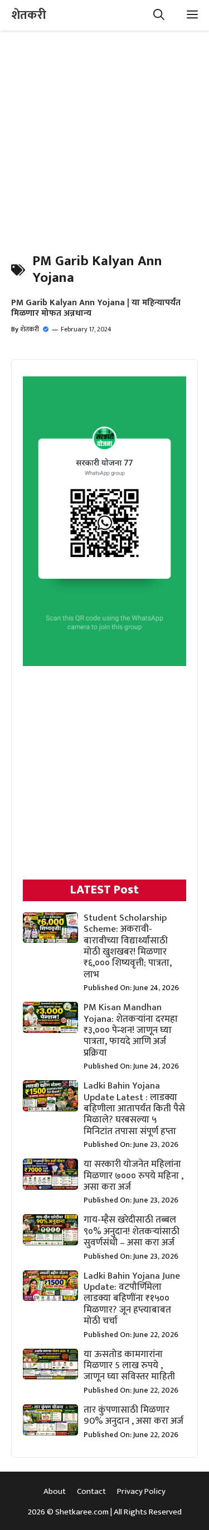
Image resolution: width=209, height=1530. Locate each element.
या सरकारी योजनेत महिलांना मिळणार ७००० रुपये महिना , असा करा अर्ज (133, 1175)
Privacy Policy (141, 1491)
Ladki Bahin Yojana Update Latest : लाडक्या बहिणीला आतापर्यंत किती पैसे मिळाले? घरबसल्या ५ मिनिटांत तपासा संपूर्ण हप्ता (134, 1108)
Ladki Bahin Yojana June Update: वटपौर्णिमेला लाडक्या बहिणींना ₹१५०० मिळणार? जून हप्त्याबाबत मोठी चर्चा (132, 1298)
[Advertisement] (104, 135)
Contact (91, 1491)
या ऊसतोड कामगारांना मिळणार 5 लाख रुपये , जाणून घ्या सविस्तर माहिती (129, 1366)
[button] (159, 15)
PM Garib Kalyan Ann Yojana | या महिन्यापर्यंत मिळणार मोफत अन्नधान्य (96, 308)
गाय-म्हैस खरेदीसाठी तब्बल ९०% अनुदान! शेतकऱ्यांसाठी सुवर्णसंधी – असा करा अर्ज (131, 1231)
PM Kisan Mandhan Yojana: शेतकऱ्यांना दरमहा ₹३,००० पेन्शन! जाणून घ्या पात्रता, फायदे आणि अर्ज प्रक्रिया (131, 1030)
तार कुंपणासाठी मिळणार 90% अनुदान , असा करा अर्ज (133, 1415)
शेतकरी (28, 15)
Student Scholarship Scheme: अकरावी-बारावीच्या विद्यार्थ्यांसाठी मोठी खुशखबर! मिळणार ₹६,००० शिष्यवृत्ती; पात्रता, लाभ (128, 946)
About (54, 1491)
